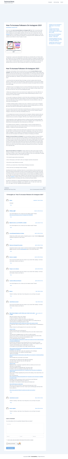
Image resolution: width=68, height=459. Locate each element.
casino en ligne (12, 329)
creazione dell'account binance (15, 280)
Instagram (50, 2)
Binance (10, 291)
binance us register (13, 257)
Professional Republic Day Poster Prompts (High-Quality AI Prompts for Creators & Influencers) (55, 39)
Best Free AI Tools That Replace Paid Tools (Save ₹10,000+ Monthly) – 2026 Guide (55, 35)
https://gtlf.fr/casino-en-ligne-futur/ (16, 383)
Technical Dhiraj (9, 1)
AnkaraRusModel (23, 249)
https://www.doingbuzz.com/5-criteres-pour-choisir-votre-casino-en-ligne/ (24, 323)
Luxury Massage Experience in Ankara (16, 233)
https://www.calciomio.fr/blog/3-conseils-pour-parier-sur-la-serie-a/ (22, 390)
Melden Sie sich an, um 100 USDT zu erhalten (18, 222)
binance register (12, 408)
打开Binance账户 (12, 210)
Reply (11, 227)
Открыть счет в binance (14, 268)
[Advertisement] (34, 12)
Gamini (61, 2)
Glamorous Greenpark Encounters (15, 245)
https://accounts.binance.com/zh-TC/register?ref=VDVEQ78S (21, 214)
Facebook (12, 176)
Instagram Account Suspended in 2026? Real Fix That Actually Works (55, 25)
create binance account (13, 301)
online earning (56, 2)
